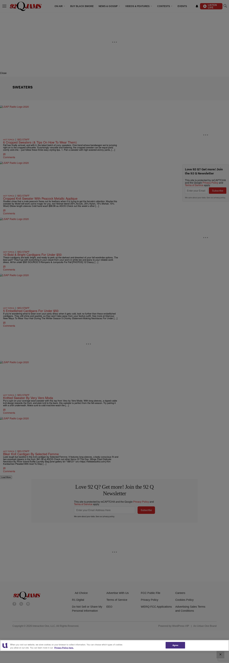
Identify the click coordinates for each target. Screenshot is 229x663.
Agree (175, 645)
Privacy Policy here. (64, 647)
